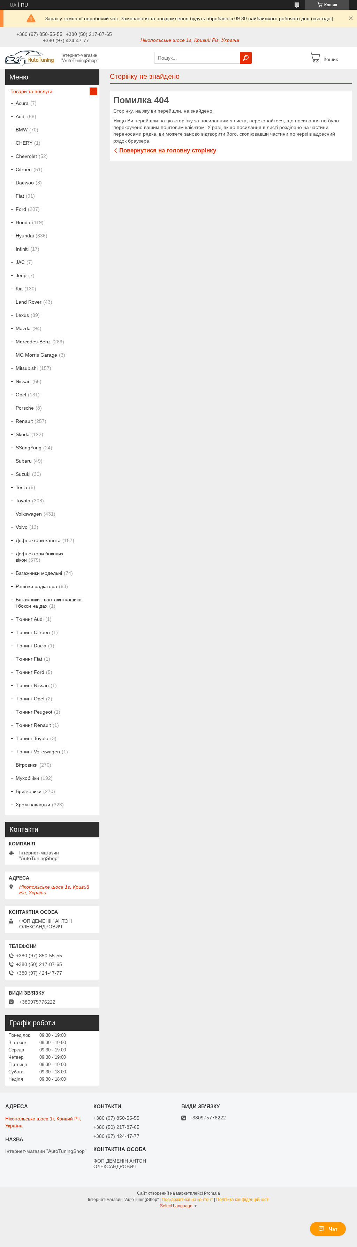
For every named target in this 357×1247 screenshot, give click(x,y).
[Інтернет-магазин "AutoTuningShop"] (31, 57)
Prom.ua (212, 1193)
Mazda (23, 328)
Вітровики (27, 765)
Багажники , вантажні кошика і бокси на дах (49, 603)
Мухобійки (27, 778)
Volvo (22, 527)
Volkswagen (29, 514)
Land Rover (28, 302)
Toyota (23, 500)
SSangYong (28, 447)
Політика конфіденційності (242, 1199)
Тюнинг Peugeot (34, 712)
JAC (20, 262)
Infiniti (22, 249)
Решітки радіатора (36, 586)
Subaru (24, 461)
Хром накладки (33, 804)
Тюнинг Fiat (29, 659)
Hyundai (25, 235)
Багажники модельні (39, 573)
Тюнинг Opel (30, 698)
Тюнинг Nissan (32, 685)
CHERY (24, 143)
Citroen (24, 169)
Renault (24, 421)
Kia (19, 288)
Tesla (21, 487)
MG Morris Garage (36, 355)
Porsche (25, 408)
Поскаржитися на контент (187, 1199)
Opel (21, 394)
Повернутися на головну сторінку (167, 150)
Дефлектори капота (38, 540)
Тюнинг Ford (30, 672)
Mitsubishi (27, 368)
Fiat (20, 196)
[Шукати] (246, 58)
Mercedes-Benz (33, 341)
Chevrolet (26, 156)
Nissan (23, 381)
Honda (23, 222)
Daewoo (25, 182)
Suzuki (23, 474)
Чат (333, 1229)
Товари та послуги (31, 91)
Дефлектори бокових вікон (39, 557)
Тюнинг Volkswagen (38, 751)
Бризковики (28, 791)
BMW (22, 129)
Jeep (21, 275)
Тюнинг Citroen (33, 632)
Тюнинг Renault (33, 725)
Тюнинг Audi (30, 619)
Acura (22, 103)
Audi (20, 116)
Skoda (23, 434)
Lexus (22, 315)
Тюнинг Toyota (32, 738)
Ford (21, 209)
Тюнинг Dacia (31, 645)
